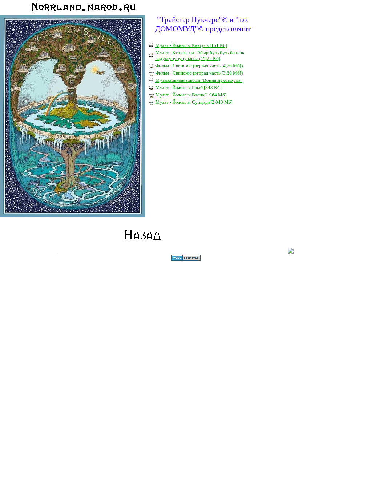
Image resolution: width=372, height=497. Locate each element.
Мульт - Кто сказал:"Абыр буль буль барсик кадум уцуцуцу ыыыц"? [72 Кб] (199, 55)
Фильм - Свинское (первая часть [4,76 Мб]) (199, 65)
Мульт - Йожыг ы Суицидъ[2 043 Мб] (193, 102)
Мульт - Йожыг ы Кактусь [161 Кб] (191, 45)
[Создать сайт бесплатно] (186, 258)
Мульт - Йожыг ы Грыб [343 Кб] (188, 87)
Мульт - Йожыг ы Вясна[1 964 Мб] (190, 95)
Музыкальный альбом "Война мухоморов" (198, 80)
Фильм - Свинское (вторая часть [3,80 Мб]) (199, 73)
